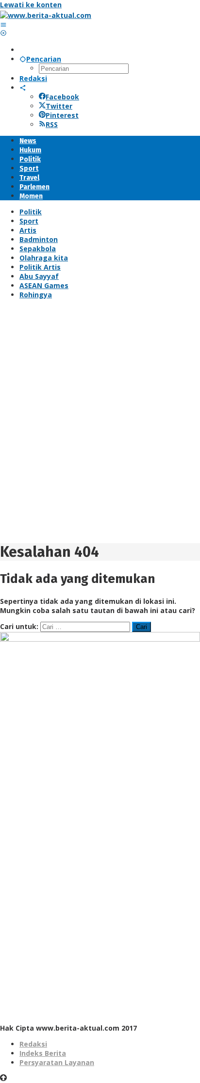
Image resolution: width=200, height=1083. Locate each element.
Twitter (59, 106)
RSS (52, 124)
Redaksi (33, 1044)
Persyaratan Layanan (56, 1062)
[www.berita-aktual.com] (45, 15)
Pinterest (62, 115)
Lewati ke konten (31, 4)
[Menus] (3, 24)
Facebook (62, 96)
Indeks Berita (42, 1053)
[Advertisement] (100, 424)
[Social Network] (22, 87)
